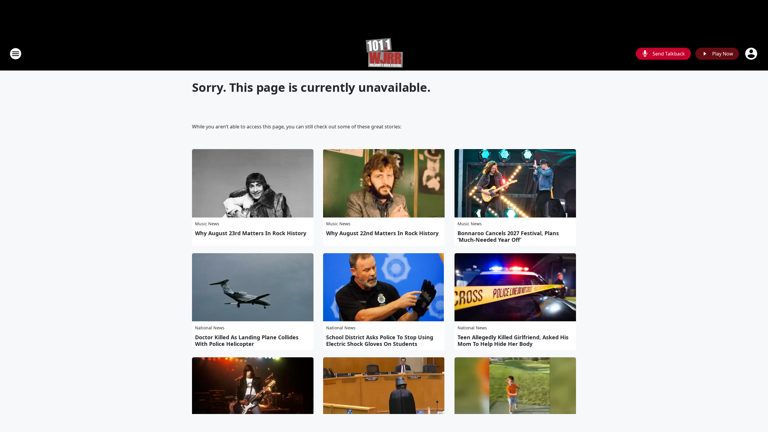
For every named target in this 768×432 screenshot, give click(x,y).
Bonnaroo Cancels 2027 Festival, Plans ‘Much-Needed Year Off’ (508, 236)
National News (209, 328)
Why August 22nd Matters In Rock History (382, 233)
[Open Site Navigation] (16, 54)
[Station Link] (384, 53)
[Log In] (751, 54)
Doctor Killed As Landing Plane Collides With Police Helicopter (246, 340)
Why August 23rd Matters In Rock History (250, 233)
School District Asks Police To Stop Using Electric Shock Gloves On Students (379, 340)
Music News (207, 223)
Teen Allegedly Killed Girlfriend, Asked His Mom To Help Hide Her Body (513, 340)
